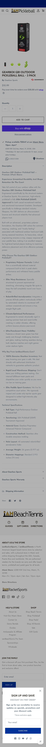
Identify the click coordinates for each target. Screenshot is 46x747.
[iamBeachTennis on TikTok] (27, 738)
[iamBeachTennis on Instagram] (19, 738)
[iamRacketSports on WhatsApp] (31, 738)
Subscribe (22, 730)
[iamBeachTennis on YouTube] (23, 738)
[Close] (40, 691)
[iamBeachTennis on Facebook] (15, 738)
